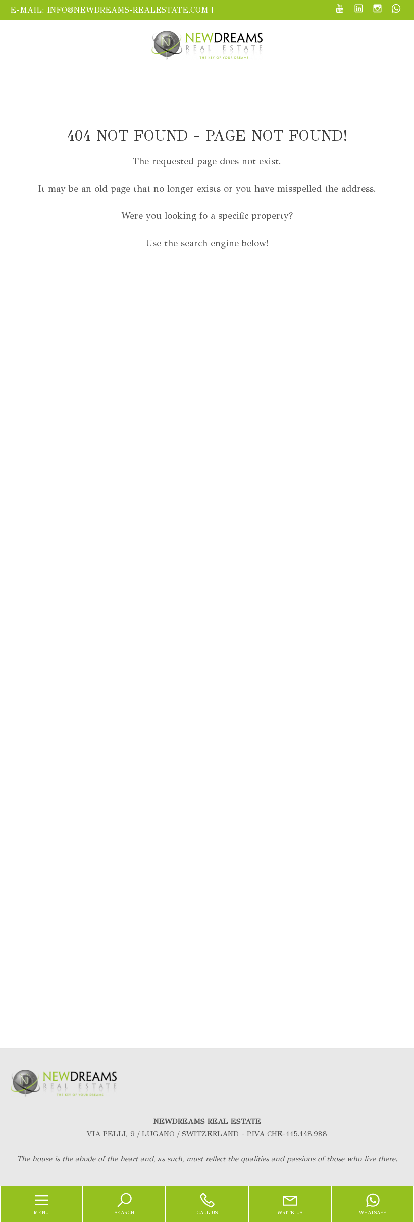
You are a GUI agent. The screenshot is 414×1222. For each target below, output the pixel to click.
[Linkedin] (359, 10)
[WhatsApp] (396, 10)
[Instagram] (377, 10)
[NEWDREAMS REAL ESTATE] (207, 44)
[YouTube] (340, 10)
